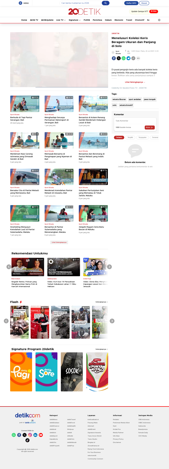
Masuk (144, 3)
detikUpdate (47, 20)
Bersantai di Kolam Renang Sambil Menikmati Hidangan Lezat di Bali (92, 120)
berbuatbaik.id (93, 419)
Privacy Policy (118, 439)
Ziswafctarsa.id (93, 446)
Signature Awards (94, 433)
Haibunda (142, 426)
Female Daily (143, 433)
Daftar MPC (131, 3)
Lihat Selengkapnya (59, 242)
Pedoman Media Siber (121, 423)
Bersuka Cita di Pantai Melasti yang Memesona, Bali (24, 191)
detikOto (53, 442)
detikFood (71, 423)
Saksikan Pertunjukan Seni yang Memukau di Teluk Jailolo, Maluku (91, 193)
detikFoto (70, 439)
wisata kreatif (126, 105)
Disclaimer (117, 442)
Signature (74, 20)
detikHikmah (71, 442)
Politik (87, 20)
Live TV (60, 20)
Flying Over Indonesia (96, 449)
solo (114, 105)
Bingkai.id (91, 442)
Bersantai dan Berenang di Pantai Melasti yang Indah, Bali (92, 156)
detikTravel (71, 419)
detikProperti (54, 446)
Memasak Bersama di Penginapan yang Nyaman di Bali (58, 156)
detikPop (70, 446)
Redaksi (116, 419)
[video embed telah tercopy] (138, 58)
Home (24, 20)
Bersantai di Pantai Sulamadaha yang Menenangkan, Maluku (55, 229)
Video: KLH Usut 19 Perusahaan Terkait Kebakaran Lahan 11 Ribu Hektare (61, 284)
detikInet (53, 429)
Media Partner (118, 433)
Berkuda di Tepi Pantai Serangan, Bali (21, 118)
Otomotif (139, 20)
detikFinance (54, 426)
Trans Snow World (94, 436)
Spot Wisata (118, 52)
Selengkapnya (101, 302)
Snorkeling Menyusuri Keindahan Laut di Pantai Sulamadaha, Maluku (22, 229)
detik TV (34, 20)
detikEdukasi (54, 423)
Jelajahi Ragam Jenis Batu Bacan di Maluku (91, 228)
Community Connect (95, 459)
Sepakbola (54, 439)
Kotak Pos (117, 429)
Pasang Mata (92, 423)
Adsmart (91, 426)
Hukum (108, 20)
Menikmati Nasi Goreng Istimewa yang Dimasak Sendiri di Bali (21, 156)
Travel (129, 20)
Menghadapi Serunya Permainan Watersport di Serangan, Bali (57, 120)
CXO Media (142, 436)
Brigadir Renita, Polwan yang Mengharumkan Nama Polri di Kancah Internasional (24, 284)
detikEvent (91, 429)
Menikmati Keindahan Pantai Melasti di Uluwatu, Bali (58, 191)
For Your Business (94, 452)
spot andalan (135, 99)
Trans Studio (92, 439)
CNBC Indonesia (144, 423)
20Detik (70, 436)
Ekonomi (119, 20)
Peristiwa (97, 20)
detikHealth (71, 426)
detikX (69, 433)
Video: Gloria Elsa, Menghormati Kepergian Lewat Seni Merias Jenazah (97, 284)
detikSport (53, 436)
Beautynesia (142, 429)
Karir (114, 426)
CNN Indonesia (143, 419)
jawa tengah (150, 99)
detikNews (53, 419)
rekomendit (92, 455)
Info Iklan (116, 436)
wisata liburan (119, 99)
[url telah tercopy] (133, 58)
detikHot (53, 433)
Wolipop (70, 429)
